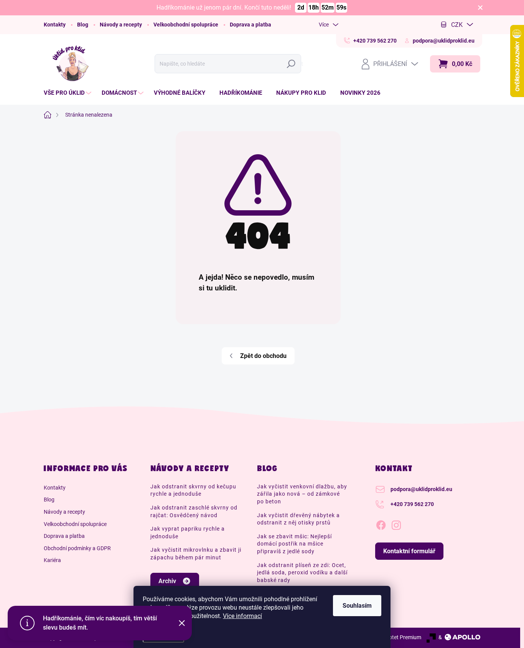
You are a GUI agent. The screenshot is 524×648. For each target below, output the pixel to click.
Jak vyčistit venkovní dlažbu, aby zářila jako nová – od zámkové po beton (302, 494)
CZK (457, 24)
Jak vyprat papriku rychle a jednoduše (187, 532)
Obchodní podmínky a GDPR (77, 548)
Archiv (167, 581)
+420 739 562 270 (412, 504)
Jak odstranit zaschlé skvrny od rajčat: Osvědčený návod (193, 511)
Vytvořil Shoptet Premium (391, 637)
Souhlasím (357, 605)
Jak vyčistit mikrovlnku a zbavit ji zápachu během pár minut (195, 554)
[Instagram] (396, 523)
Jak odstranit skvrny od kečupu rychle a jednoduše (193, 490)
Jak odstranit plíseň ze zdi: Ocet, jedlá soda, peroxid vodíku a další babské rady (302, 572)
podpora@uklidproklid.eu (421, 489)
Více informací (242, 616)
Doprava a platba (250, 24)
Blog (82, 24)
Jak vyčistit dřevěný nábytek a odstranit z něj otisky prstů (298, 519)
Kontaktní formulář (409, 551)
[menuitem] (68, 93)
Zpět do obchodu (263, 355)
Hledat (293, 64)
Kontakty (55, 24)
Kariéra (52, 560)
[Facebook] (381, 523)
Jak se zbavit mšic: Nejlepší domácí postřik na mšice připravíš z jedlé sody (294, 543)
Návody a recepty (121, 24)
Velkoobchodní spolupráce (185, 24)
